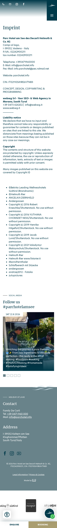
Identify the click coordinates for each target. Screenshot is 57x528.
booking (43, 524)
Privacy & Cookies (36, 474)
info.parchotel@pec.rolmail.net (31, 68)
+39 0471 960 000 (17, 414)
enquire (14, 524)
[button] (52, 15)
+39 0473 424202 (13, 105)
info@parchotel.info (22, 65)
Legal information (20, 474)
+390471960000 (25, 62)
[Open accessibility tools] (7, 514)
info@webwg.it (33, 105)
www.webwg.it (11, 108)
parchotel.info (21, 75)
